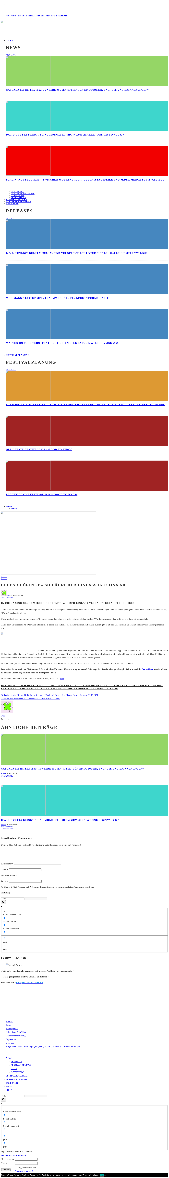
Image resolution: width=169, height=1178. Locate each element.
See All (11, 55)
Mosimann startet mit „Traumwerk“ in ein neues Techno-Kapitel (59, 298)
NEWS (9, 40)
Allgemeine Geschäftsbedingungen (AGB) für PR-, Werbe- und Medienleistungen (43, 1046)
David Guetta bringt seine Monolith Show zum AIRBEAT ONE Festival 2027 (65, 134)
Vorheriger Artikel (9, 695)
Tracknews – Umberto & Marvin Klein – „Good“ (38, 698)
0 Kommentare (7, 776)
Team (8, 1025)
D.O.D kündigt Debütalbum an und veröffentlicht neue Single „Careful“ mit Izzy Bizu (76, 253)
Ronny (3, 773)
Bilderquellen (12, 1028)
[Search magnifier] (3, 902)
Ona (8, 595)
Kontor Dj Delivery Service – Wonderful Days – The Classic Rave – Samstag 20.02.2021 (57, 695)
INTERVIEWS (17, 1072)
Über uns (10, 1043)
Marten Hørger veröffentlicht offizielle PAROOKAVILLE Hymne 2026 (62, 342)
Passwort (5, 1163)
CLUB (14, 1068)
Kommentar (7, 863)
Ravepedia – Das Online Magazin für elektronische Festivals (36, 16)
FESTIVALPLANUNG (17, 355)
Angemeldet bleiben (27, 1167)
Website (4, 881)
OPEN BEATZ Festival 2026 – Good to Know (39, 449)
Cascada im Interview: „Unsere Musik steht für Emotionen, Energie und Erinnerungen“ (77, 89)
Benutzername (7, 1159)
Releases (12, 204)
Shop (14, 508)
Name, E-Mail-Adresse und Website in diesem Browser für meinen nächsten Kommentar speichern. (49, 887)
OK (102, 1175)
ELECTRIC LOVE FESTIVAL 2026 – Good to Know (41, 494)
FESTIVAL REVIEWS (21, 1065)
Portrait (9, 1086)
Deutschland (148, 669)
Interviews (5, 775)
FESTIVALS (16, 1061)
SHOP (9, 506)
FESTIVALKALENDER (18, 202)
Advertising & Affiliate (16, 1032)
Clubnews (17, 196)
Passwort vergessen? (24, 1171)
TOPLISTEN (12, 1083)
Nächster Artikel (8, 698)
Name (4, 869)
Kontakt (9, 1021)
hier (62, 678)
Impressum (11, 1039)
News (11, 597)
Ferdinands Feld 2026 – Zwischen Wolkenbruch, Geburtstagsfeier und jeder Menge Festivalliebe (85, 179)
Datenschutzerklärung (15, 1035)
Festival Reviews (23, 194)
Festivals (17, 192)
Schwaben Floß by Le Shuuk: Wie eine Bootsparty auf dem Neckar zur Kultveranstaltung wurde (85, 404)
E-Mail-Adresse (9, 875)
